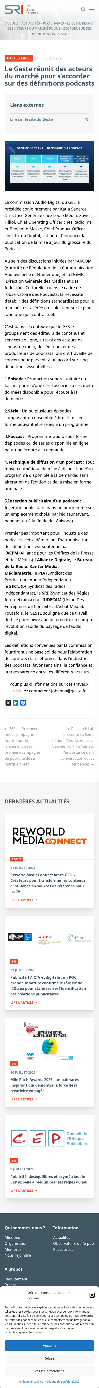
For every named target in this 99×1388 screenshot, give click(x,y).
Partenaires (53, 23)
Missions (12, 1237)
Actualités (30, 23)
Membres (13, 1249)
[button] (92, 1295)
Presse (10, 1284)
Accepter (49, 1346)
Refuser (49, 1358)
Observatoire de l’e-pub (73, 1243)
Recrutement (16, 1279)
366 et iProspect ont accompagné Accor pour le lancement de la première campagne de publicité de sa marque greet (22, 746)
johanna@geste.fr (68, 691)
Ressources (63, 1249)
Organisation (16, 1243)
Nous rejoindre (18, 1255)
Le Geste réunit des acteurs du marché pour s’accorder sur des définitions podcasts (49, 75)
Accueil (11, 23)
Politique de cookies (30, 1382)
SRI (14, 961)
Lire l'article (22, 900)
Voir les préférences (49, 1371)
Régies (17, 859)
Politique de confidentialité (62, 1382)
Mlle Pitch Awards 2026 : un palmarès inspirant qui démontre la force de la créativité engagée (44, 1085)
